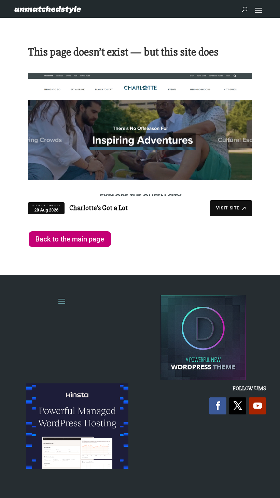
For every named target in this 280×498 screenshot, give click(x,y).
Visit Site (227, 208)
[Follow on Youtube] (257, 405)
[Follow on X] (237, 405)
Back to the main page (70, 239)
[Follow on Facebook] (217, 405)
